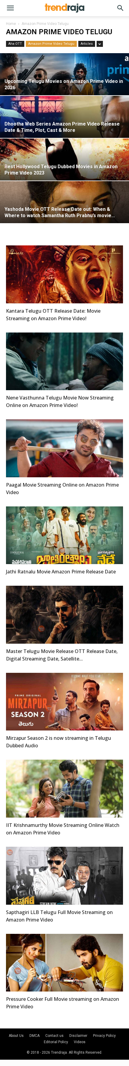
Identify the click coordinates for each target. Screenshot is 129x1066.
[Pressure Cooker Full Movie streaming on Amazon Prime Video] (64, 963)
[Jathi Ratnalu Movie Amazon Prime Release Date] (64, 535)
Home (11, 24)
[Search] (120, 8)
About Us (16, 1036)
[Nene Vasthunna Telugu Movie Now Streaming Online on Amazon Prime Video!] (64, 361)
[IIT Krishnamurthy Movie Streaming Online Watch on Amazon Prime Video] (64, 789)
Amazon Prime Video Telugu (51, 44)
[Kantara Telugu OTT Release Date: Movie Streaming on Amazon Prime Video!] (64, 274)
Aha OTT (15, 44)
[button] (10, 8)
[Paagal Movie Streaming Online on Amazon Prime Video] (64, 448)
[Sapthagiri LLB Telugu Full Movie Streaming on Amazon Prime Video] (64, 876)
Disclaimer (78, 1036)
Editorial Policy (56, 1042)
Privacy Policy (104, 1036)
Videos (80, 1042)
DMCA (34, 1036)
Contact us (54, 1036)
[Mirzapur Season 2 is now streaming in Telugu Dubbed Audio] (64, 702)
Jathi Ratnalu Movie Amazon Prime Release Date (61, 571)
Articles (87, 44)
